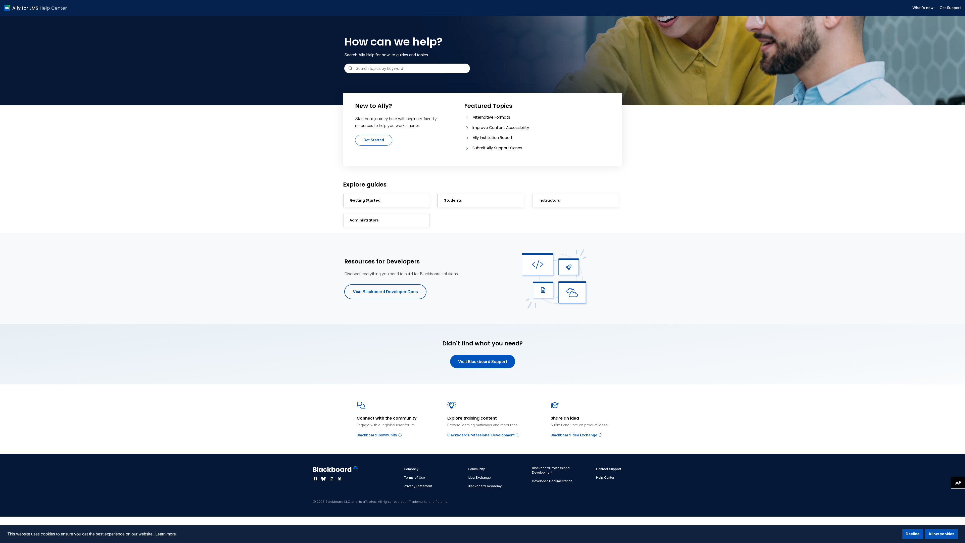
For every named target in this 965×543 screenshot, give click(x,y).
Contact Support (608, 469)
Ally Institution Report (493, 137)
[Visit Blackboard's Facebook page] (316, 478)
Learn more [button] (165, 533)
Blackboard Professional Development (481, 435)
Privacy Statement (418, 486)
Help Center (605, 477)
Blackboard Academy (485, 486)
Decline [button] (913, 534)
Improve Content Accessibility (500, 127)
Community (476, 469)
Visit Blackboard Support (482, 361)
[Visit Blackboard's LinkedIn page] (332, 478)
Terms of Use (414, 477)
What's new (923, 8)
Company (411, 469)
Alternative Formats (491, 117)
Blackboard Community (377, 435)
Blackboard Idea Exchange (574, 435)
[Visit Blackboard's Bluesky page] (324, 478)
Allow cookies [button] (941, 534)
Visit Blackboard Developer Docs (385, 291)
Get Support (950, 8)
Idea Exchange (479, 477)
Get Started (373, 140)
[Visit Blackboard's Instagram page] (339, 478)
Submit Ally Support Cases (497, 148)
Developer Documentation (552, 481)
